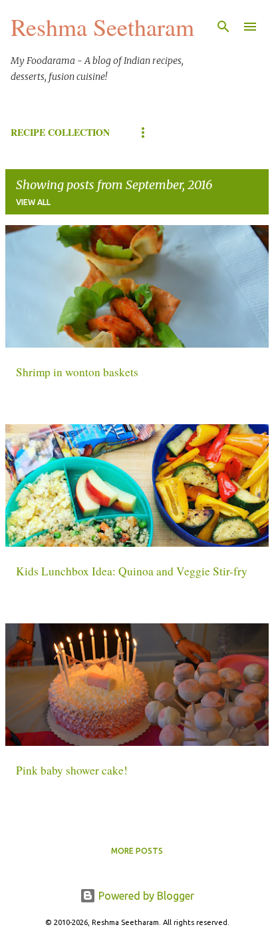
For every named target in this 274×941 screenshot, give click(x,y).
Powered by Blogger (145, 896)
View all (33, 202)
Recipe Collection (60, 132)
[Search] (223, 27)
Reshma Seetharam (102, 27)
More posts (137, 850)
